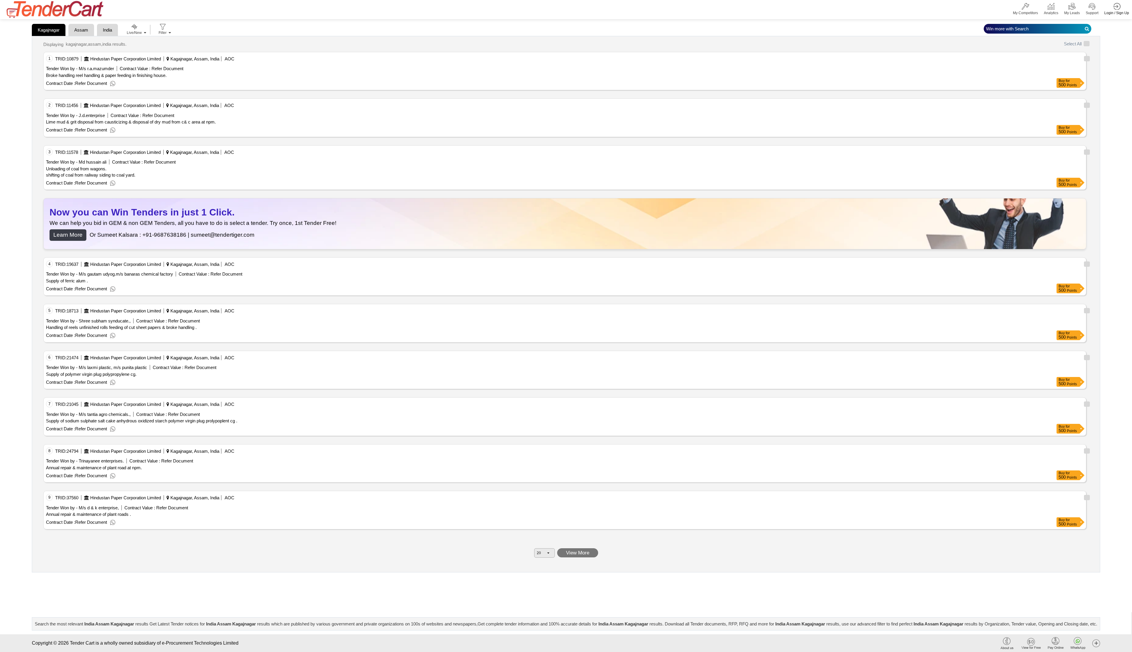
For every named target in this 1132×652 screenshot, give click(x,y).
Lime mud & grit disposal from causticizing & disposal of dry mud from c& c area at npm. (131, 121)
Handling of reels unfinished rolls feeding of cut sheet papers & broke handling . (121, 327)
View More (577, 553)
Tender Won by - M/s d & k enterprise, (82, 507)
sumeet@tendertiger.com (222, 235)
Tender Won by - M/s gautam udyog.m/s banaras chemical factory (109, 273)
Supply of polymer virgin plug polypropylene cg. (91, 374)
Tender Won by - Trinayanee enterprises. (85, 460)
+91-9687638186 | (166, 235)
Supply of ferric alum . (67, 280)
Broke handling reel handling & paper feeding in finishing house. (106, 75)
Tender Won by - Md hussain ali (76, 161)
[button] (1096, 643)
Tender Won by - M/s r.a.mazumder (80, 68)
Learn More (68, 235)
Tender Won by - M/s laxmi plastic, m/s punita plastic (96, 367)
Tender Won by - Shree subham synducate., (88, 320)
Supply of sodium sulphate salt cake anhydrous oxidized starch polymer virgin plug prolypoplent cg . (141, 420)
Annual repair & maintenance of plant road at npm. (94, 467)
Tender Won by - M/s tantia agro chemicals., (88, 414)
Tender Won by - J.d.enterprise (75, 115)
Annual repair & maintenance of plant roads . (88, 514)
